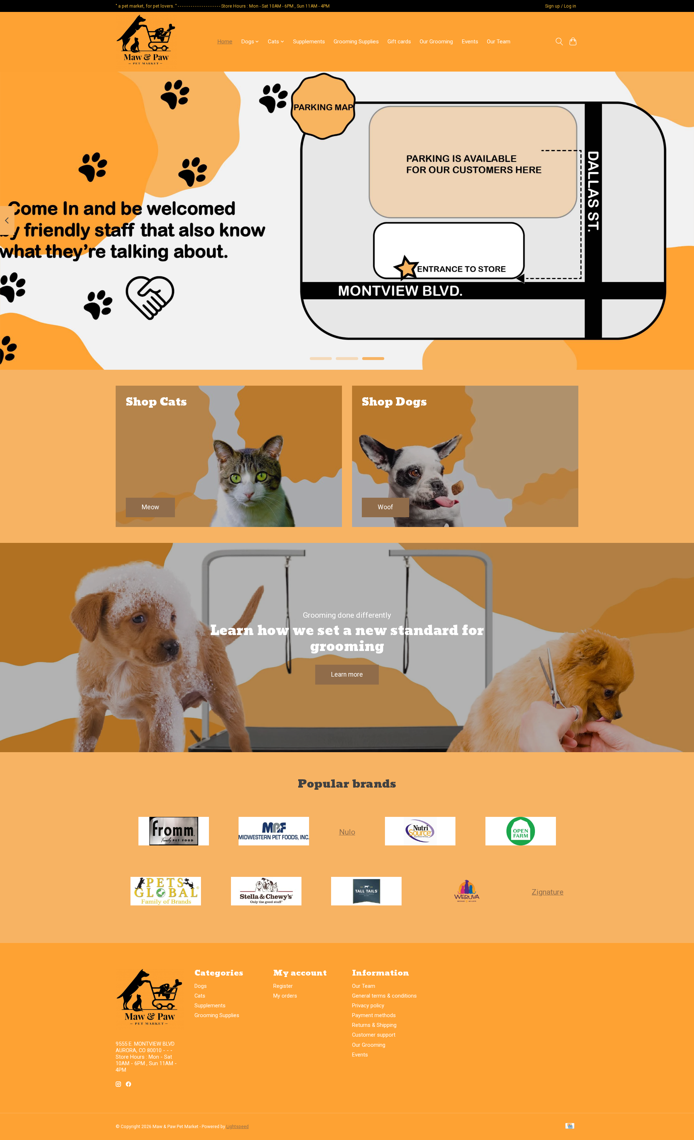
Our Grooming (436, 41)
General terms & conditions (384, 996)
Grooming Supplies (356, 41)
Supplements (309, 41)
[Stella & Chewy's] (266, 892)
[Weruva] (466, 892)
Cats (199, 996)
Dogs (200, 986)
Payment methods (374, 1015)
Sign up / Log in (560, 6)
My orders (285, 996)
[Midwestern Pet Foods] (274, 832)
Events (470, 41)
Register (283, 986)
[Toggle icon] (559, 41)
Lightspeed (237, 1126)
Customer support (373, 1035)
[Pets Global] (166, 892)
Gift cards (399, 41)
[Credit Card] (569, 1126)
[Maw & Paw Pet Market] (146, 41)
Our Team (498, 41)
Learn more (347, 674)
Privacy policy (368, 1005)
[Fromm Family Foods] (173, 832)
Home (224, 41)
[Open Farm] (520, 832)
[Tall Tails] (366, 892)
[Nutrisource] (420, 832)
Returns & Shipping (374, 1025)
